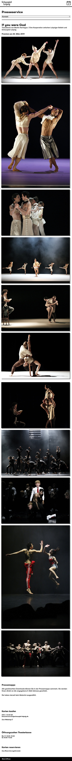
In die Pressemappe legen (12, 80)
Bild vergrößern (8, 78)
